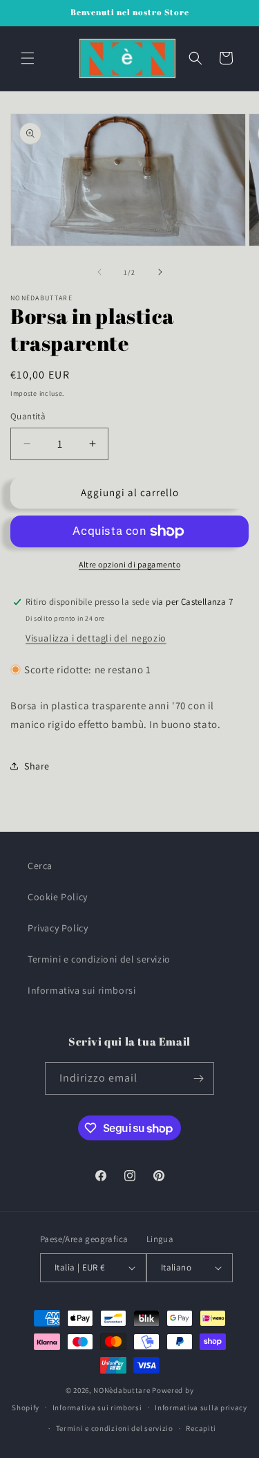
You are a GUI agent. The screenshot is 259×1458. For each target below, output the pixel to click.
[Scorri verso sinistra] (99, 272)
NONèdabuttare (121, 1390)
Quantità (28, 416)
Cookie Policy (58, 897)
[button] (27, 58)
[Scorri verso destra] (160, 272)
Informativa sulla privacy (201, 1407)
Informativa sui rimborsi (81, 990)
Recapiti (201, 1428)
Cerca (40, 865)
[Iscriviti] (198, 1078)
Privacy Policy (58, 928)
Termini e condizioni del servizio (99, 959)
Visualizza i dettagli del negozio (96, 638)
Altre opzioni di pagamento (129, 564)
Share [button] (37, 766)
